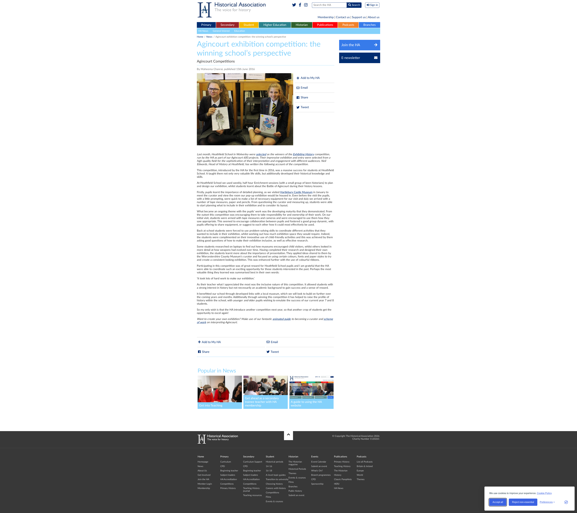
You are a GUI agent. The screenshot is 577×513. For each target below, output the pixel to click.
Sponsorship (317, 484)
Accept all (498, 502)
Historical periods (274, 462)
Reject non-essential (523, 502)
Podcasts (348, 24)
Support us (359, 17)
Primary (206, 24)
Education (239, 31)
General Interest (221, 31)
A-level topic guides (276, 475)
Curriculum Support (252, 462)
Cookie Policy (544, 493)
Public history (295, 491)
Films (268, 497)
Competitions (227, 484)
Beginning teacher (229, 471)
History (337, 475)
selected (261, 154)
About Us (202, 471)
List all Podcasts (365, 462)
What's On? (317, 471)
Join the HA (203, 479)
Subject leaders (227, 475)
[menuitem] (206, 25)
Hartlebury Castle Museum (296, 192)
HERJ (336, 484)
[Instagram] (306, 5)
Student (249, 24)
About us (373, 17)
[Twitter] (294, 5)
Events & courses (274, 501)
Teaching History (342, 466)
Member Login (205, 484)
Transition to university (277, 479)
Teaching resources (252, 495)
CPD (222, 466)
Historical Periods (297, 469)
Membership (326, 17)
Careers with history (276, 488)
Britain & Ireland (365, 466)
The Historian (340, 471)
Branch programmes (321, 475)
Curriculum (225, 462)
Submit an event (296, 495)
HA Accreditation (228, 479)
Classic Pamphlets (343, 479)
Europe (360, 471)
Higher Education (274, 24)
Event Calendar (318, 462)
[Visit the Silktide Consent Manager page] (566, 502)
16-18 (269, 471)
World (360, 475)
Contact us (343, 17)
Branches (369, 24)
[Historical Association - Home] (218, 443)
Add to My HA (310, 77)
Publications (325, 24)
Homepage (203, 462)
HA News (203, 31)
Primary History (228, 488)
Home (200, 37)
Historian (302, 24)
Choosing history (274, 484)
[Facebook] (300, 5)
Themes (292, 473)
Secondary (227, 24)
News (209, 37)
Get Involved (204, 475)
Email (304, 87)
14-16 (269, 466)
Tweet (305, 107)
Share (304, 97)
